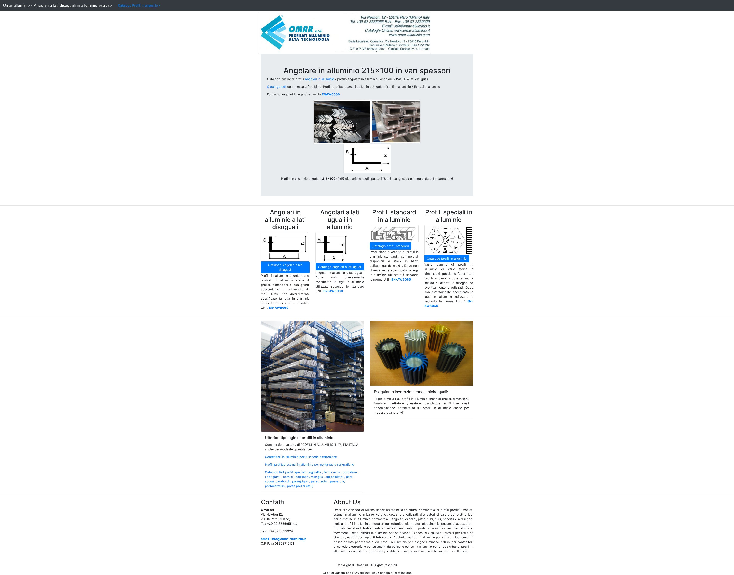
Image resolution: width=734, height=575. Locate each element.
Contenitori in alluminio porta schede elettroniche (301, 457)
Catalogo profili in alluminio (447, 258)
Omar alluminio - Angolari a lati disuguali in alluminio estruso (57, 5)
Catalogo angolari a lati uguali (340, 267)
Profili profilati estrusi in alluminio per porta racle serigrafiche (309, 464)
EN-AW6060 (333, 291)
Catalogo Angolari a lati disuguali (285, 267)
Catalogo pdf (276, 87)
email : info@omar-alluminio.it (283, 539)
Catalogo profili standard (390, 246)
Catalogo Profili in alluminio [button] (138, 5)
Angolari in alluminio (319, 79)
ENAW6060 (331, 94)
